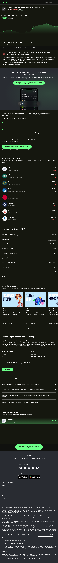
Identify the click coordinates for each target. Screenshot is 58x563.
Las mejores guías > (42, 48)
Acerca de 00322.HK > (16, 48)
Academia (35, 150)
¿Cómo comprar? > (29, 48)
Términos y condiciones (42, 536)
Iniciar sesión (48, 2)
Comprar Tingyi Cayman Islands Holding (29, 83)
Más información (7, 323)
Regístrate (3, 42)
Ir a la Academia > (30, 329)
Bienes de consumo (11, 362)
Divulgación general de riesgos (8, 543)
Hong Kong (27, 362)
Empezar (7, 369)
